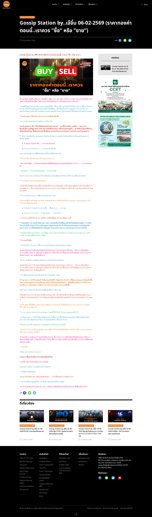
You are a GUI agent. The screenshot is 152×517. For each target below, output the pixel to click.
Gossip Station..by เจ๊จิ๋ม (27, 17)
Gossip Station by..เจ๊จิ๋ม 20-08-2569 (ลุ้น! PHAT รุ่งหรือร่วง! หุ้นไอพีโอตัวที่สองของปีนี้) (61, 431)
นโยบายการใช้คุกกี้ (126, 508)
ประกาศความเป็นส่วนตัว (110, 508)
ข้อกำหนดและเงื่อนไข (94, 508)
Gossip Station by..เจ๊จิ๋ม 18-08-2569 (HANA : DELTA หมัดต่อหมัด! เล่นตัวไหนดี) (119, 431)
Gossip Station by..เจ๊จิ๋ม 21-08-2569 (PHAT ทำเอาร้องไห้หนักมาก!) (32, 430)
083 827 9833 (106, 467)
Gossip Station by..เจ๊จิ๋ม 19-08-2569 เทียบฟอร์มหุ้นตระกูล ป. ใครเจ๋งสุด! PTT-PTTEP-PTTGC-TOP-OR (91, 433)
